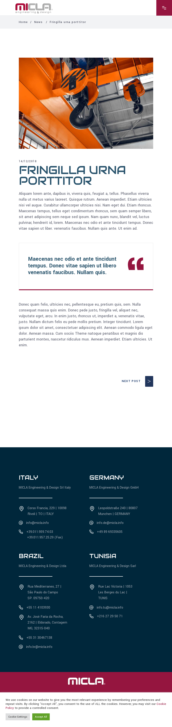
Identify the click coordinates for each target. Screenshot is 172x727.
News (38, 22)
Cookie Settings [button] (17, 717)
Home (23, 22)
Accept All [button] (41, 717)
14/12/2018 (28, 161)
